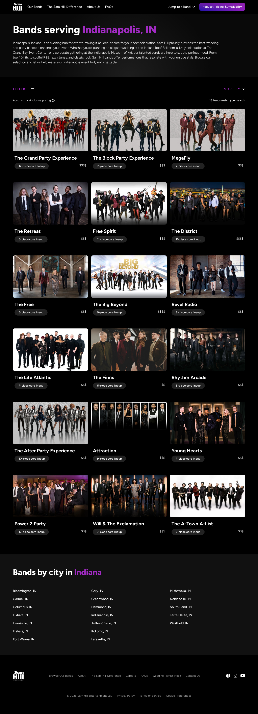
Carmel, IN (20, 599)
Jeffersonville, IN (103, 623)
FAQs (109, 7)
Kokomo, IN (99, 631)
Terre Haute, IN (181, 615)
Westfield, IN (179, 623)
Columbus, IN (22, 607)
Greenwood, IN (102, 599)
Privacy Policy (126, 695)
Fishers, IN (20, 631)
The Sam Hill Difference (64, 7)
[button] (181, 6)
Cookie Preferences (178, 695)
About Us (93, 7)
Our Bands (34, 7)
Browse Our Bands (61, 675)
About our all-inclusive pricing (32, 100)
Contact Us (193, 675)
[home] (17, 7)
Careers (131, 675)
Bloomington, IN (24, 591)
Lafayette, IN (100, 639)
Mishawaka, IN (180, 591)
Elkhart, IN (20, 615)
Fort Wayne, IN (23, 639)
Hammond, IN (101, 607)
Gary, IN (97, 591)
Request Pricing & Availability (222, 6)
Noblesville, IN (180, 599)
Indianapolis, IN (102, 615)
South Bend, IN (181, 607)
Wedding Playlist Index (167, 675)
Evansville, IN (22, 623)
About (81, 675)
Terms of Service (150, 695)
